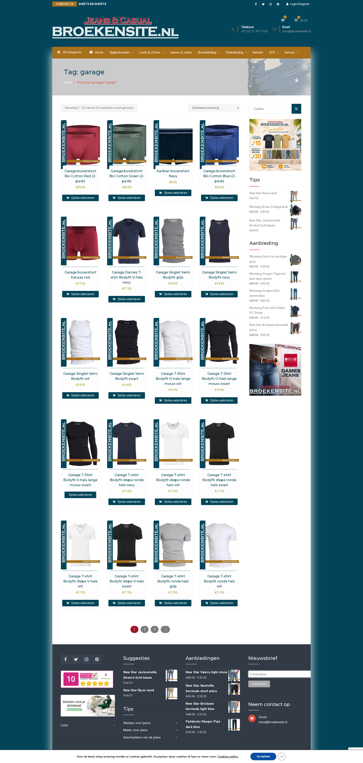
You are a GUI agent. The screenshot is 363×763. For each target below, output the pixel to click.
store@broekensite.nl (296, 31)
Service (290, 52)
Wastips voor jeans (137, 723)
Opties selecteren (83, 197)
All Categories (72, 52)
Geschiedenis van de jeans (142, 737)
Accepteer (263, 756)
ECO (272, 52)
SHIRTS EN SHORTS (92, 4)
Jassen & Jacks (181, 52)
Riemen (258, 52)
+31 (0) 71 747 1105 (254, 31)
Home (99, 52)
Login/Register (300, 4)
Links (64, 725)
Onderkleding (234, 52)
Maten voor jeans (135, 730)
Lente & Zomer (149, 52)
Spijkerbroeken (120, 52)
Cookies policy (228, 756)
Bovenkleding (207, 52)
